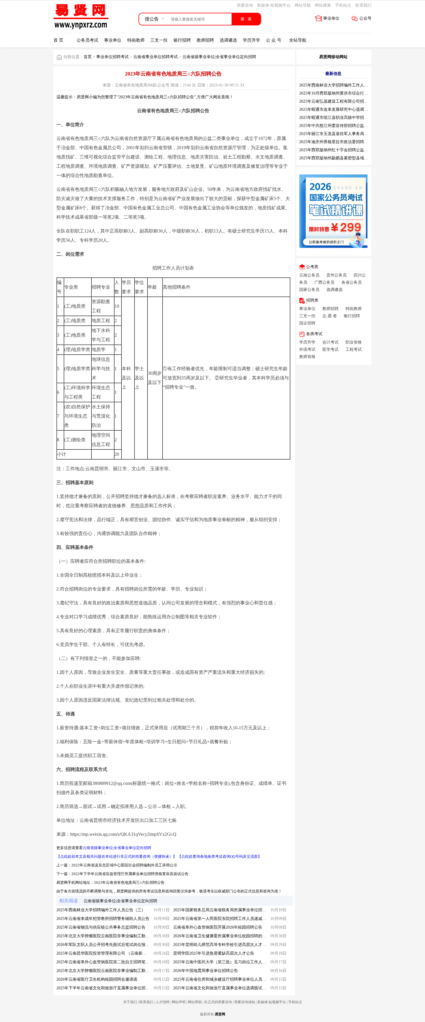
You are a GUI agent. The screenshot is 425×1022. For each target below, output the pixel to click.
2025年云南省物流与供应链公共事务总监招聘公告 (100, 927)
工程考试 (353, 349)
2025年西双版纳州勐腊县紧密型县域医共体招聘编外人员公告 (354, 158)
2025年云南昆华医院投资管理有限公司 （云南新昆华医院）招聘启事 (117, 953)
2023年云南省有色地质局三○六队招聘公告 (129, 882)
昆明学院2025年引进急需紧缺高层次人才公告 (213, 953)
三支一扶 (159, 40)
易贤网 (220, 1014)
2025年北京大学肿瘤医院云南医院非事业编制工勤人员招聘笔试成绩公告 (121, 936)
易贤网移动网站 (333, 57)
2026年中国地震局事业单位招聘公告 (205, 970)
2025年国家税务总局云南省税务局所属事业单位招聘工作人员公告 (232, 910)
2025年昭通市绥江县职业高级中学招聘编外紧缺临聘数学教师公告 (358, 117)
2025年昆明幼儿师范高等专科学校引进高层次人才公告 (221, 944)
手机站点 (343, 5)
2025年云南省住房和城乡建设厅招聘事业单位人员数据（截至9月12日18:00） (241, 979)
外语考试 (307, 349)
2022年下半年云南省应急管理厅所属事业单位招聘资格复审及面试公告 (130, 874)
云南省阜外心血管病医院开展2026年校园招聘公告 (217, 927)
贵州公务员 (336, 275)
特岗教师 (136, 40)
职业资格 (353, 342)
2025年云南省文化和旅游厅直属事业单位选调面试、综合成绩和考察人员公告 (242, 988)
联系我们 (363, 5)
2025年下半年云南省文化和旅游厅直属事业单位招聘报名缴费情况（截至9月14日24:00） (134, 988)
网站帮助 (195, 1002)
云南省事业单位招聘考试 (155, 57)
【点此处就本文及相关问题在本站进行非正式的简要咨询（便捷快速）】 (116, 856)
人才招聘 (162, 1002)
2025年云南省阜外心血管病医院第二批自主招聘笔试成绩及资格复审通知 (121, 962)
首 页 (58, 40)
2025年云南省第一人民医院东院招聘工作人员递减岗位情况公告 (230, 918)
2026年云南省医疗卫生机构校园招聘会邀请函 (96, 979)
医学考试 (330, 349)
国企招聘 (307, 323)
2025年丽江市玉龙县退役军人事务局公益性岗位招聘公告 (349, 134)
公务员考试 (87, 40)
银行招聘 (182, 40)
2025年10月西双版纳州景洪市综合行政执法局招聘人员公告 (351, 93)
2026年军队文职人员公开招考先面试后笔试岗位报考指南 (107, 944)
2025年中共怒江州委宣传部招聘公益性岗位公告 (341, 125)
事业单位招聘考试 (112, 57)
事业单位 (331, 18)
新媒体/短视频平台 (274, 5)
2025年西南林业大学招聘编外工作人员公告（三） (100, 910)
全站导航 (297, 40)
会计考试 (330, 342)
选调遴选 (228, 40)
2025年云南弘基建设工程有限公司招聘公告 (337, 101)
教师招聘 (205, 40)
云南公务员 (309, 275)
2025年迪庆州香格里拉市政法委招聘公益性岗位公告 (345, 142)
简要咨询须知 (244, 1002)
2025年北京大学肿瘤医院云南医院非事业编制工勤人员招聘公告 (113, 970)
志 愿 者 (329, 316)
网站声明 (179, 1002)
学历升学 (251, 40)
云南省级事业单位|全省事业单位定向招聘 (219, 57)
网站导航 (303, 5)
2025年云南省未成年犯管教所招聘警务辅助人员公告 (102, 918)
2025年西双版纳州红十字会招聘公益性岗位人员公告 (345, 150)
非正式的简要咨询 (218, 1002)
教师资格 (307, 357)
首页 (88, 57)
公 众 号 (273, 40)
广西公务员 (324, 282)
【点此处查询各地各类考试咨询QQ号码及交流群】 (220, 856)
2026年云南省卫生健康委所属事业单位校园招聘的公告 (221, 936)
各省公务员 (351, 282)
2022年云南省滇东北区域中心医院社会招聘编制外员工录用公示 (124, 865)
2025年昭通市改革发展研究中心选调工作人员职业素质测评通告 (356, 109)
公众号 (365, 18)
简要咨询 (245, 5)
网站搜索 (323, 5)
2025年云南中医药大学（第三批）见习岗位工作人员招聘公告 (227, 962)
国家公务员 (309, 289)
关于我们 (130, 1002)
